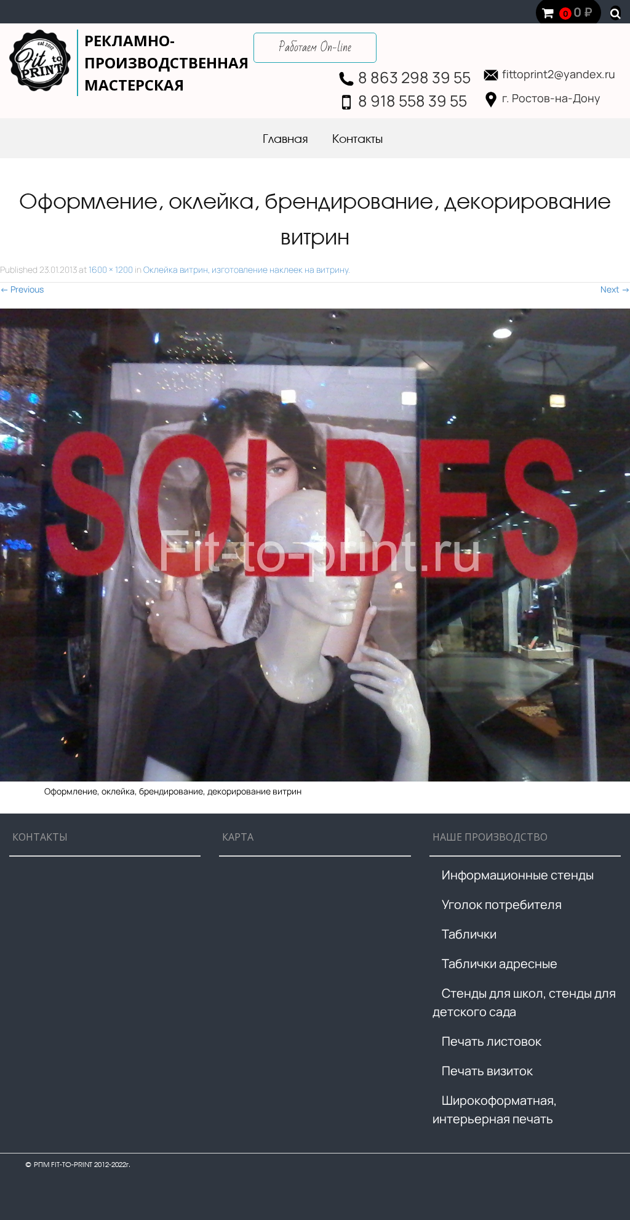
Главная (285, 139)
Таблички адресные (499, 963)
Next (615, 289)
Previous (22, 289)
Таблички (469, 934)
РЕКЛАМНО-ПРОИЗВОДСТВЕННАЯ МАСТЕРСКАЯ (166, 62)
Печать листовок (491, 1041)
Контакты (357, 139)
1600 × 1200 (111, 269)
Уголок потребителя (502, 904)
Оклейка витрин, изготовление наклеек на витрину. (246, 269)
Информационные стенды (518, 875)
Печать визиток (487, 1070)
